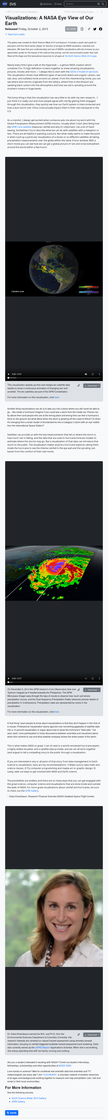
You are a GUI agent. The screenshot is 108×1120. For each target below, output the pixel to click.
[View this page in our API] (82, 29)
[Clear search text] (98, 3)
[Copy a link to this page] (89, 29)
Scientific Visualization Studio (12, 3)
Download (92, 385)
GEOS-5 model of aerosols (84, 71)
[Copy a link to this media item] (78, 385)
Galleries (47, 3)
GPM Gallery (31, 790)
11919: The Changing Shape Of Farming (80, 11)
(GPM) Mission (42, 1047)
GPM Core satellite (21, 126)
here (57, 397)
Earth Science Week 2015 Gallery (29, 1098)
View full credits (16, 34)
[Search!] (103, 3)
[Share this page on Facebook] (100, 29)
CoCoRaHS (50, 1074)
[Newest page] (102, 12)
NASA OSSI (65, 1065)
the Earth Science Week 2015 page (81, 56)
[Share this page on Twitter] (95, 29)
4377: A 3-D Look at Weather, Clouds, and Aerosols (23, 11)
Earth (13, 1112)
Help (59, 3)
